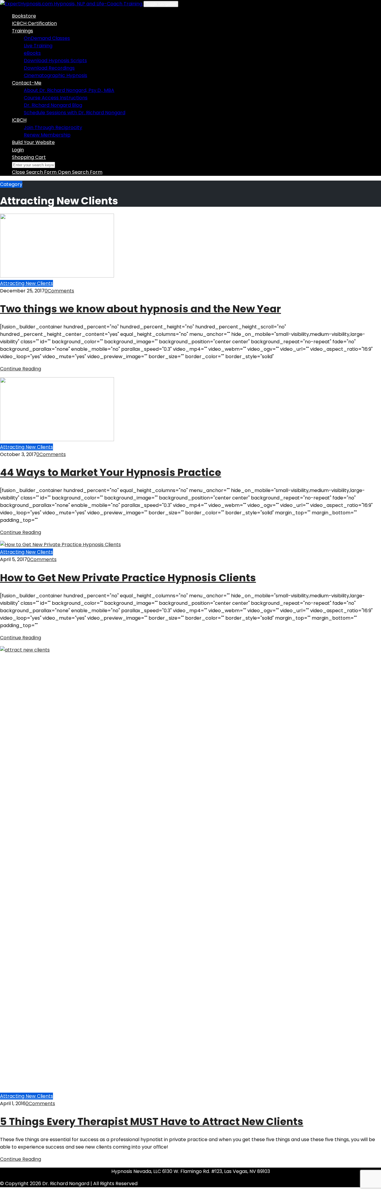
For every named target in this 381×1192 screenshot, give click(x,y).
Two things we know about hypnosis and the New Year (140, 309)
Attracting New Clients (26, 283)
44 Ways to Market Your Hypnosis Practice (110, 472)
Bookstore (24, 15)
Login (18, 149)
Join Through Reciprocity (53, 127)
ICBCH (19, 120)
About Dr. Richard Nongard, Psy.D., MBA (69, 90)
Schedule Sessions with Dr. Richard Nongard (74, 112)
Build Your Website (33, 142)
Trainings (22, 30)
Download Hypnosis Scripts (55, 60)
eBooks (32, 53)
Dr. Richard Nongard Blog (53, 105)
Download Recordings (49, 68)
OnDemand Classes (47, 38)
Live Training (38, 45)
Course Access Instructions (56, 97)
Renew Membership (47, 134)
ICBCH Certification (34, 23)
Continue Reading (20, 368)
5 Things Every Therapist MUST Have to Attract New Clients (151, 1121)
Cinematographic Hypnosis (55, 75)
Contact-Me (26, 82)
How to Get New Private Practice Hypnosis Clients (128, 578)
